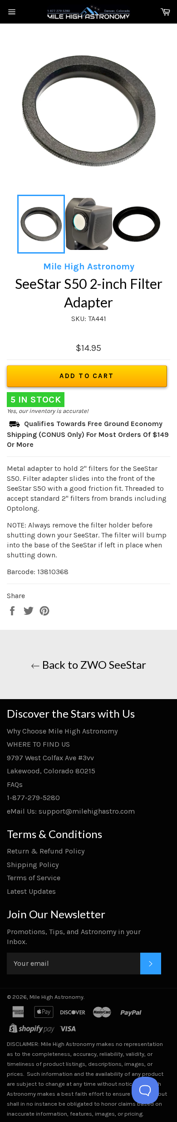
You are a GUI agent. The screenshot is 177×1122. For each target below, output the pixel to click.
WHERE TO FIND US (38, 744)
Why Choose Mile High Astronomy (62, 731)
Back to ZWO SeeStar (93, 664)
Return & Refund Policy (45, 851)
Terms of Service (33, 877)
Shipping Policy (33, 864)
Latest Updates (31, 891)
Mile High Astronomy (57, 996)
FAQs (15, 784)
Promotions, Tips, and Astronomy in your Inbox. (74, 936)
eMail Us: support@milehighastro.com (71, 811)
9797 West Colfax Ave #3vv (50, 757)
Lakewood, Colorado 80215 (51, 771)
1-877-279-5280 (33, 797)
